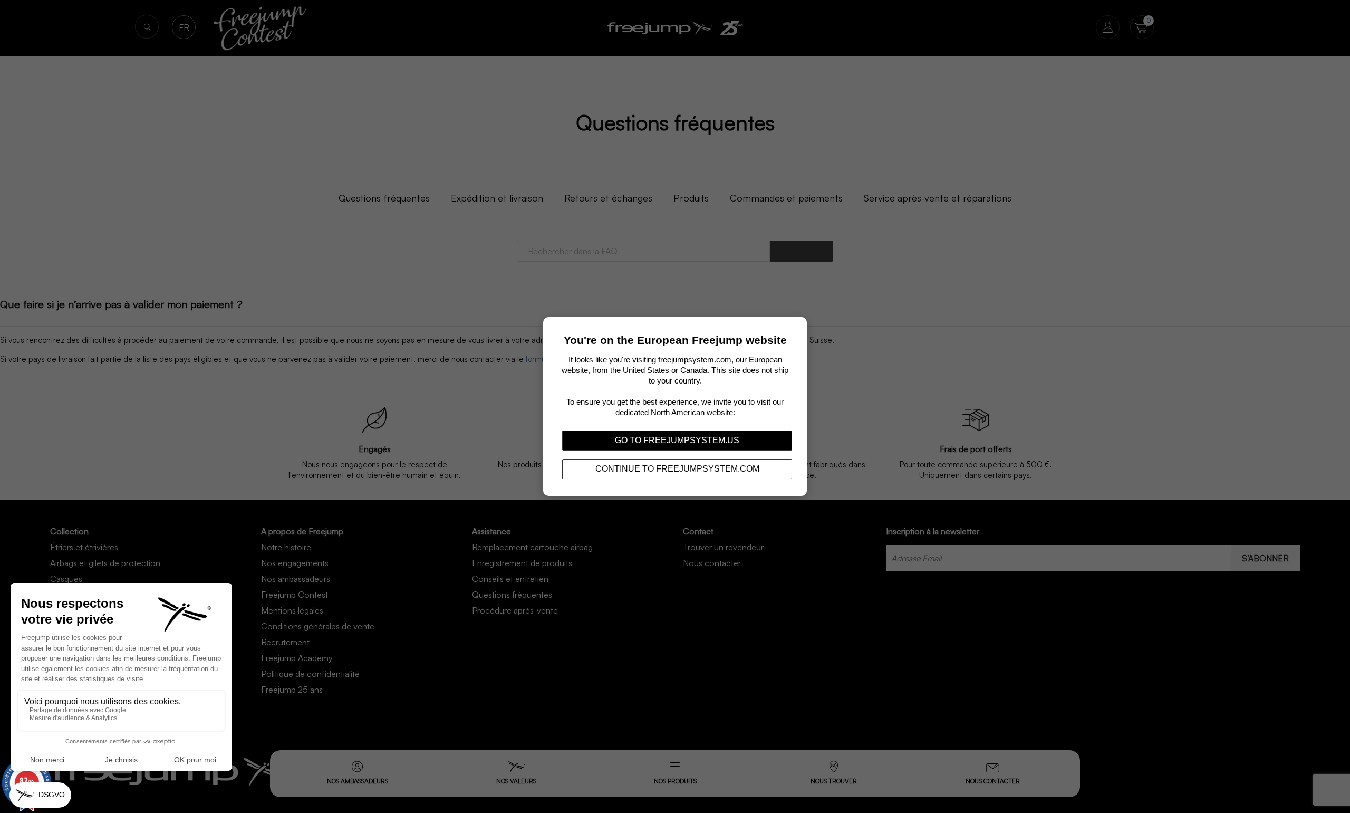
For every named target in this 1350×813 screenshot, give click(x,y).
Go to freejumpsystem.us (677, 440)
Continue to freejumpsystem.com (677, 468)
